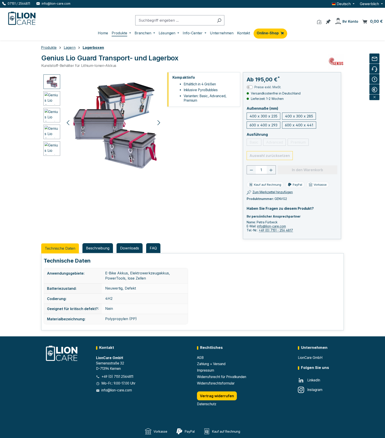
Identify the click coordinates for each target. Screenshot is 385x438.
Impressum (205, 370)
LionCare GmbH (310, 358)
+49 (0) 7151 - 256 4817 (276, 230)
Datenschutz (206, 404)
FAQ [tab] (153, 248)
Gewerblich (370, 4)
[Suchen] (219, 20)
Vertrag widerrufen (217, 396)
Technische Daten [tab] (60, 248)
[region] (103, 122)
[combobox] (174, 20)
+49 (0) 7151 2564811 (117, 376)
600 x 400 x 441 (299, 125)
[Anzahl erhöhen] (271, 169)
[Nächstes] (159, 122)
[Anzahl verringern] (251, 169)
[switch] (250, 87)
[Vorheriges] (68, 122)
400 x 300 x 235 (263, 116)
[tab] (97, 248)
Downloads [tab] (129, 248)
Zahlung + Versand (211, 364)
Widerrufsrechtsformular (216, 383)
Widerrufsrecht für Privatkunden (221, 377)
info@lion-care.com (271, 226)
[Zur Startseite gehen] (22, 17)
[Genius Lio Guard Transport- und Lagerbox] (113, 122)
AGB (200, 358)
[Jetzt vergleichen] (319, 20)
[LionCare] (62, 353)
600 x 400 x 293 (263, 125)
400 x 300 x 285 (299, 116)
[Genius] (336, 62)
